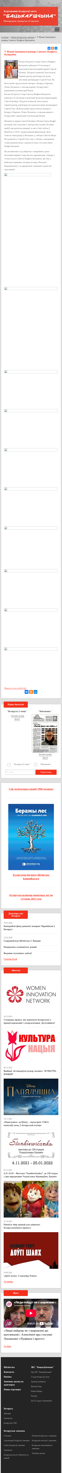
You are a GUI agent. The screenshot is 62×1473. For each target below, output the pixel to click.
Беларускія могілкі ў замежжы (44, 1440)
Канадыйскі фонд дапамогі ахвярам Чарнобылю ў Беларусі (29, 928)
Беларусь (8, 1408)
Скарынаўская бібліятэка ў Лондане (22, 941)
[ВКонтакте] (49, 48)
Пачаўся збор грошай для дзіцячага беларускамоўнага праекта (22, 1226)
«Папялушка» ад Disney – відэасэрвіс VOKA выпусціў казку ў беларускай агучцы (26, 1124)
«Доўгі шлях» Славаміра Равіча (20, 1276)
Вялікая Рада (36, 1386)
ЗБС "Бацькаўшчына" (42, 1367)
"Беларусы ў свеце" (21, 764)
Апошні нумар (17, 716)
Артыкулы (8, 1418)
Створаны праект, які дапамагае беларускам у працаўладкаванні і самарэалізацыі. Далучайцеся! (29, 1021)
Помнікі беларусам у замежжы (44, 1436)
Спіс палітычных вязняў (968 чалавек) (31, 789)
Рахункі (34, 1396)
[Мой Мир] (56, 48)
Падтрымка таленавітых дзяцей (20, 947)
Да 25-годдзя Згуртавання (41, 1401)
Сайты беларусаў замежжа (14, 1445)
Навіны (8, 1377)
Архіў (17, 719)
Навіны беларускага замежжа (22, 37)
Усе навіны (8, 1282)
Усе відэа (7, 1346)
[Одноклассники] (52, 48)
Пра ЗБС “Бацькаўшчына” (41, 1372)
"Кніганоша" (45, 764)
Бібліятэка (9, 1367)
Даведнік (7, 1413)
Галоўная (5, 37)
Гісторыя (7, 1436)
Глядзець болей (10, 959)
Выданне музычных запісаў (18, 953)
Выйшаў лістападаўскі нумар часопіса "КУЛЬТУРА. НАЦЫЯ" (30, 1072)
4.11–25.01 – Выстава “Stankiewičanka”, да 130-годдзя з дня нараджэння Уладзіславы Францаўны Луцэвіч (31, 1175)
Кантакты (9, 1372)
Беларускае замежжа (14, 1431)
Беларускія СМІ (10, 1423)
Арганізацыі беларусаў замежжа (16, 1440)
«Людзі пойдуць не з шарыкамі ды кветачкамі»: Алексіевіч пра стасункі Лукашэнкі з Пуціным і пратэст (28, 1334)
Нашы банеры (36, 1391)
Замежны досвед (38, 1453)
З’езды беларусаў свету (40, 1377)
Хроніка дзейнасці (38, 1382)
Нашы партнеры (12, 1389)
